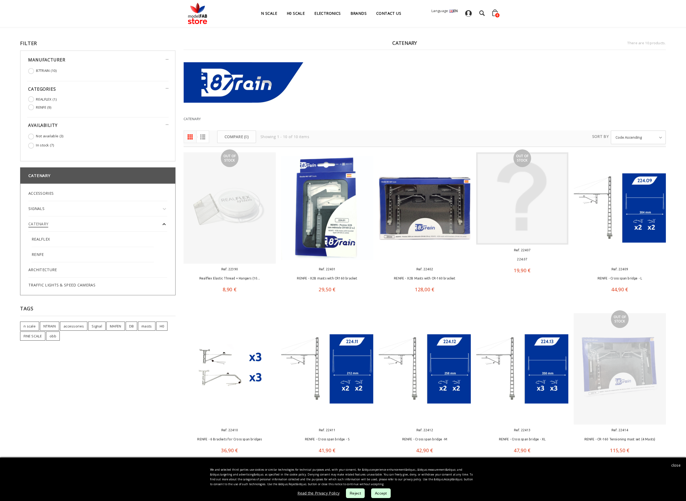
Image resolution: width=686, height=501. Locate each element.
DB (131, 326)
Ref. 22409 (620, 269)
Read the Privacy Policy (318, 493)
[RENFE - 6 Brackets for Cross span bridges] (230, 370)
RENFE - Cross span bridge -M (425, 441)
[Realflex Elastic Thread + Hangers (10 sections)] (230, 208)
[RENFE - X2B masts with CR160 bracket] (327, 208)
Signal (97, 326)
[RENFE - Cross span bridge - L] (620, 208)
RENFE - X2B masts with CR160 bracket (327, 278)
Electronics (327, 13)
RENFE (43, 107)
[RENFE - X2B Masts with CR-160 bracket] (425, 208)
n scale (30, 326)
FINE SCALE (33, 336)
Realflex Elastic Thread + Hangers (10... (229, 278)
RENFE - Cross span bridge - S (327, 441)
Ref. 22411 (327, 431)
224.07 (522, 259)
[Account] (468, 15)
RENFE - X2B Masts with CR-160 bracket (424, 278)
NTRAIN (49, 326)
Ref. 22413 (522, 431)
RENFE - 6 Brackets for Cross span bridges (229, 441)
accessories (74, 326)
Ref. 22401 (327, 269)
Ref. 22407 (522, 250)
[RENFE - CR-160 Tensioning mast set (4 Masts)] (620, 370)
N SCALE (269, 13)
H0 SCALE (296, 13)
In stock (45, 145)
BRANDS (359, 13)
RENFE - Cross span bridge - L (620, 278)
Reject (355, 493)
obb (53, 336)
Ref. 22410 (229, 431)
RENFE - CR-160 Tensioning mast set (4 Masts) (619, 441)
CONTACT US (388, 13)
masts (146, 326)
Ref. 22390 (229, 269)
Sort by (600, 136)
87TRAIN (46, 70)
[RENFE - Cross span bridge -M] (425, 370)
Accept (381, 493)
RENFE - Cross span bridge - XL (522, 441)
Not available (49, 136)
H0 (162, 326)
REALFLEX (46, 99)
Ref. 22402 (424, 269)
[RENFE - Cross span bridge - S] (327, 370)
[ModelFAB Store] (197, 13)
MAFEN (115, 326)
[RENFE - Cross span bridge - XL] (522, 370)
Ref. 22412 (424, 431)
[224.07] (522, 198)
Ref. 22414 (620, 431)
